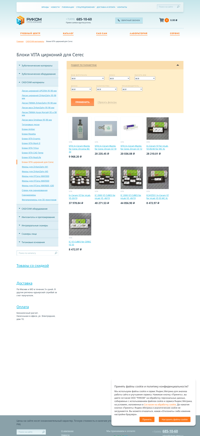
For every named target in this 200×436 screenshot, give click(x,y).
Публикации (68, 7)
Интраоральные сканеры (35, 225)
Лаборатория (138, 33)
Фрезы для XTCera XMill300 (35, 176)
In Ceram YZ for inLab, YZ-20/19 (80, 197)
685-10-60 (79, 19)
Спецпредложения (85, 7)
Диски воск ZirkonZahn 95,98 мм (38, 107)
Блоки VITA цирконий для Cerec (38, 162)
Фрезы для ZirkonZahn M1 (35, 166)
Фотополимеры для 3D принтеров (39, 199)
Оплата (23, 306)
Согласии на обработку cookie (160, 404)
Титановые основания (33, 242)
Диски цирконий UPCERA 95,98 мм (39, 90)
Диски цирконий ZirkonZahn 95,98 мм (39, 97)
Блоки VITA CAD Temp (32, 152)
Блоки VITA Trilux (30, 148)
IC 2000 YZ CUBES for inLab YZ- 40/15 (105, 197)
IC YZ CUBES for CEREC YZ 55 (80, 243)
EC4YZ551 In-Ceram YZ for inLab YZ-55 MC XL (157, 197)
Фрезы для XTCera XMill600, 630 (38, 185)
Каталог (68, 33)
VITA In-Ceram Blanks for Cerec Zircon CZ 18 (105, 147)
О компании (67, 431)
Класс (112, 75)
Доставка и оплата (106, 7)
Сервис (175, 33)
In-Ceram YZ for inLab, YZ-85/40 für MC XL (157, 147)
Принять (147, 419)
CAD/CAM (101, 33)
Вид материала (79, 75)
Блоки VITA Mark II (31, 143)
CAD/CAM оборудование (34, 208)
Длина (74, 86)
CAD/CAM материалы (33, 82)
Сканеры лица (29, 233)
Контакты (122, 7)
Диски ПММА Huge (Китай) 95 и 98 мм (39, 113)
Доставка (24, 283)
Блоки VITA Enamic (31, 138)
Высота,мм (140, 75)
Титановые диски (31, 124)
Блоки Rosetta (29, 133)
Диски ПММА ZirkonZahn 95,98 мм (39, 102)
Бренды (45, 7)
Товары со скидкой (33, 265)
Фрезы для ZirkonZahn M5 (35, 171)
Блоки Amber (28, 129)
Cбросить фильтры (107, 102)
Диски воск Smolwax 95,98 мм (37, 119)
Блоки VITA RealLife (31, 157)
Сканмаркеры (29, 195)
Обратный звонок (130, 20)
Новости (55, 7)
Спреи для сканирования (34, 190)
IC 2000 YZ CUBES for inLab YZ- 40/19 (130, 197)
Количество (103, 86)
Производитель (130, 86)
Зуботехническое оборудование (39, 73)
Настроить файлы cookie (175, 419)
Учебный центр (30, 33)
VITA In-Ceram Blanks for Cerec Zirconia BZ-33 (79, 149)
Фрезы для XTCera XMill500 (35, 180)
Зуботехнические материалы (37, 65)
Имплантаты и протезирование (38, 217)
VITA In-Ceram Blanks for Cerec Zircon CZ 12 (131, 147)
